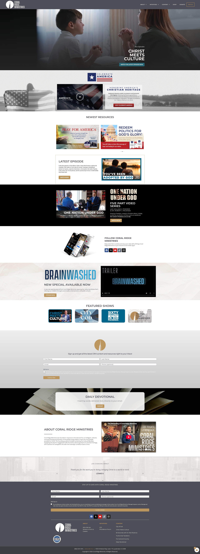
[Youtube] (115, 250)
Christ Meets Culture (122, 529)
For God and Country (122, 539)
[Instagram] (124, 250)
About (142, 4)
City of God (119, 526)
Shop (174, 4)
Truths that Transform (123, 536)
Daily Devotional (121, 542)
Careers (85, 531)
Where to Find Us (88, 529)
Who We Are (87, 527)
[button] (80, 97)
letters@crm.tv (89, 549)
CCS (100, 527)
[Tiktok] (119, 250)
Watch (190, 4)
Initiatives (153, 4)
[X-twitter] (111, 250)
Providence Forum (105, 529)
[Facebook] (107, 250)
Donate (182, 4)
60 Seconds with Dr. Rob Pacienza (126, 532)
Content (165, 4)
